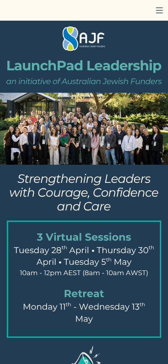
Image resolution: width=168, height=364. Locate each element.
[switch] (159, 10)
